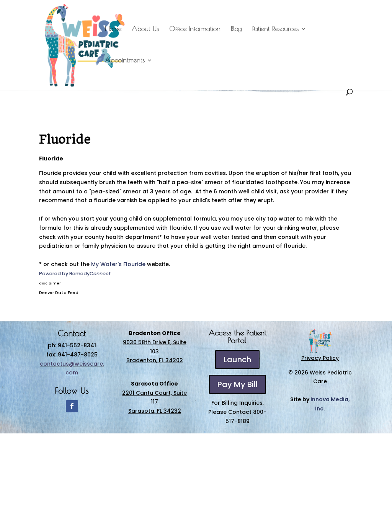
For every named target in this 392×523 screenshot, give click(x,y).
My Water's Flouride (118, 264)
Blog (236, 29)
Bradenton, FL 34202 (154, 360)
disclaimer (50, 283)
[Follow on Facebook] (72, 406)
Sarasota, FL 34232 (154, 411)
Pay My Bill (237, 384)
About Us (145, 29)
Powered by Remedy (75, 273)
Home (113, 29)
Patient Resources (275, 29)
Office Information (194, 29)
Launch (237, 359)
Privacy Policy (320, 358)
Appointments (125, 60)
